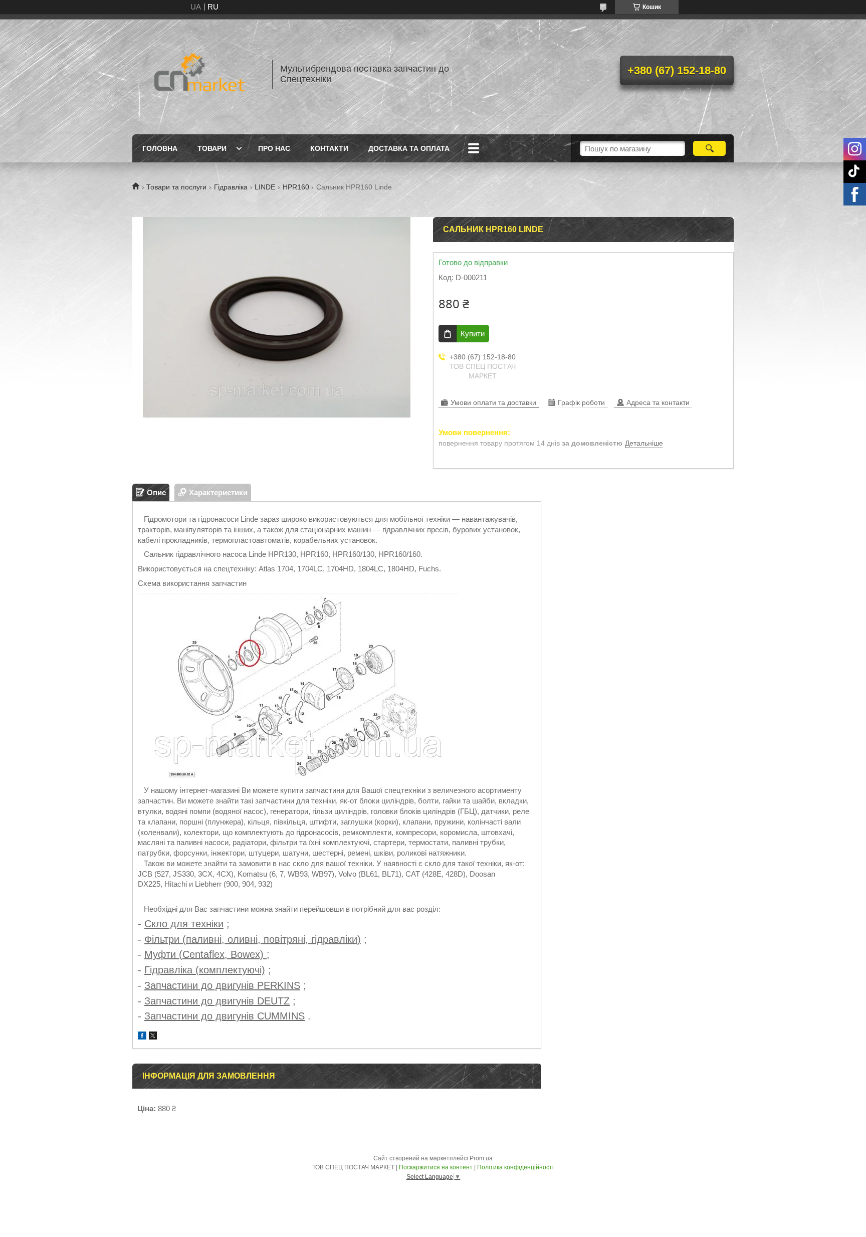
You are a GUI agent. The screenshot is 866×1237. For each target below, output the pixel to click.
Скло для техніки (184, 923)
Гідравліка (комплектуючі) (204, 969)
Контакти (329, 148)
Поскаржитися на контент (436, 1167)
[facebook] (142, 1037)
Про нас (274, 148)
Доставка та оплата (409, 148)
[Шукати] (709, 148)
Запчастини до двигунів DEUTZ (217, 1000)
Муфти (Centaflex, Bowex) (205, 954)
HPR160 (296, 187)
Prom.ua (481, 1158)
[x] (153, 1037)
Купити (473, 333)
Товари (212, 148)
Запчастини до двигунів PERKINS (222, 985)
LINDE (265, 187)
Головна (159, 148)
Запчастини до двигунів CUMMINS (224, 1015)
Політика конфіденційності (515, 1167)
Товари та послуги (176, 187)
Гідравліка (231, 187)
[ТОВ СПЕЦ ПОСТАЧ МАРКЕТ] (197, 74)
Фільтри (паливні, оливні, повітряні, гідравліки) (252, 939)
